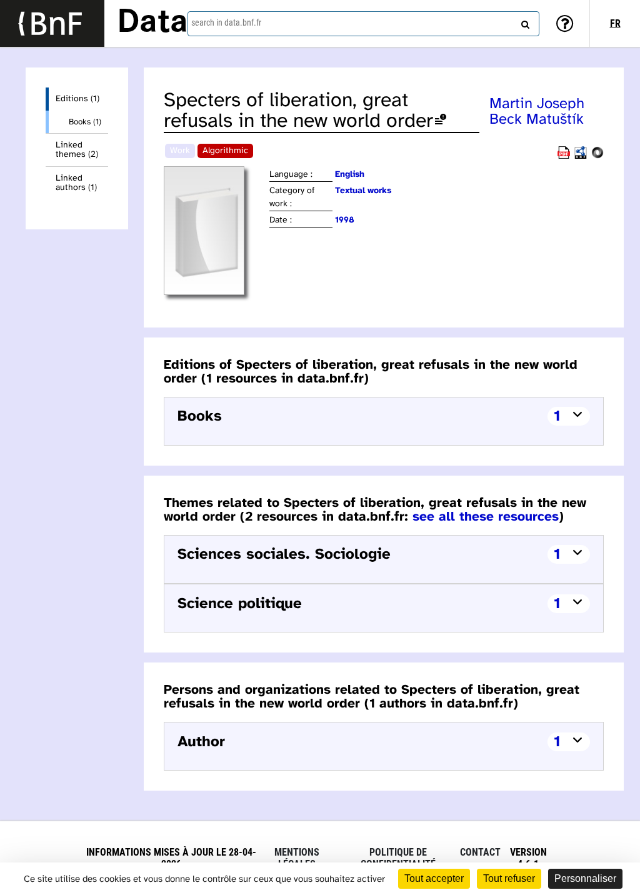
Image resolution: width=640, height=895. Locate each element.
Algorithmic (225, 151)
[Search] (524, 22)
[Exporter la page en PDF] (564, 156)
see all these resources (485, 517)
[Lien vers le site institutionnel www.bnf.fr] (52, 23)
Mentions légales (296, 858)
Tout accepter (434, 878)
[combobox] (363, 23)
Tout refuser (509, 878)
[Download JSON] (597, 156)
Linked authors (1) (76, 183)
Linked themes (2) (77, 150)
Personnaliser (585, 878)
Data (152, 23)
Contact (480, 852)
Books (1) (85, 122)
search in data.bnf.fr (226, 23)
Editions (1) (77, 99)
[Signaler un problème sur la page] (440, 121)
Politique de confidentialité (398, 858)
